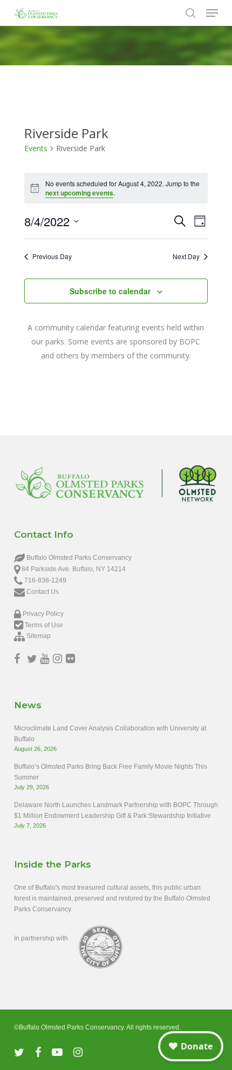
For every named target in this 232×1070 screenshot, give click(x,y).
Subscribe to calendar (110, 291)
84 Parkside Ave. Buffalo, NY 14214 (74, 569)
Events (35, 148)
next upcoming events (79, 193)
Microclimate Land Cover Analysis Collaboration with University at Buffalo (110, 733)
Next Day (186, 256)
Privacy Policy (43, 614)
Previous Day (52, 256)
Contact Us (42, 591)
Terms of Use (44, 625)
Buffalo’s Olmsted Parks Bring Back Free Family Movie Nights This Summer (110, 772)
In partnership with (41, 938)
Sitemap (38, 636)
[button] (212, 13)
